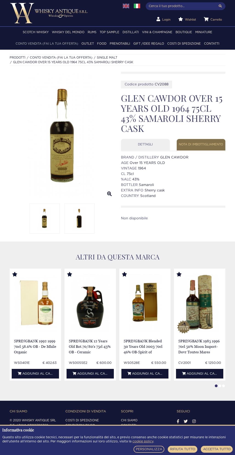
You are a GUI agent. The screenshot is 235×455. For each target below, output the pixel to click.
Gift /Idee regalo (148, 43)
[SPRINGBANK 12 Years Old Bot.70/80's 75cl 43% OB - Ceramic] (90, 303)
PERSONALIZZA (149, 449)
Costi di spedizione (184, 43)
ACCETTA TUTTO (217, 449)
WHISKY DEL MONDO (68, 32)
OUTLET (87, 43)
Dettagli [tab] (145, 144)
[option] (62, 136)
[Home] (62, 13)
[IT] (137, 6)
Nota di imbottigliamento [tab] (201, 144)
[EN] (126, 6)
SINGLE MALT (107, 57)
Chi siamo (129, 420)
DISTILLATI (131, 32)
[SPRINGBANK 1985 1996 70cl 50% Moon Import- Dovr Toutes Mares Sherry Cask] (199, 303)
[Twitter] (186, 421)
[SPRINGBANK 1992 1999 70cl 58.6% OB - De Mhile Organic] (35, 303)
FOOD (101, 43)
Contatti (211, 43)
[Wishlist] (19, 274)
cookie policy (142, 441)
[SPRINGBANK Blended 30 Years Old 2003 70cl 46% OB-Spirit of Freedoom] (145, 303)
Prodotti (17, 57)
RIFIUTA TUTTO (182, 449)
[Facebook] (178, 421)
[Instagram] (194, 421)
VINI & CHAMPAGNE (157, 32)
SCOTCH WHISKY (36, 32)
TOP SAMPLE (109, 32)
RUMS (92, 32)
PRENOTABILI (120, 43)
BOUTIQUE (184, 32)
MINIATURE (203, 32)
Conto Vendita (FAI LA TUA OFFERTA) (47, 43)
